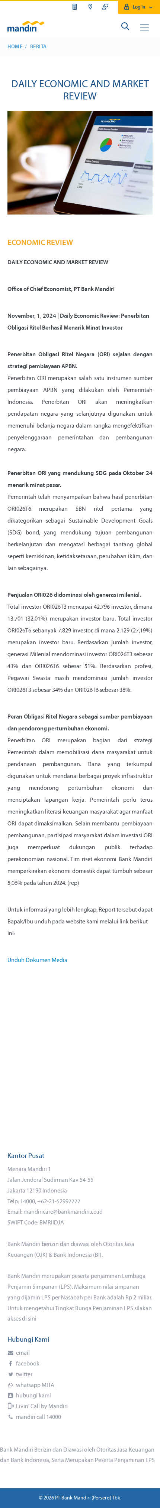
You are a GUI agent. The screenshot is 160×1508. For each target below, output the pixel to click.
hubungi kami (33, 1396)
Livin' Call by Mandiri (41, 1407)
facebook (27, 1364)
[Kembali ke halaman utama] (26, 26)
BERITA (38, 47)
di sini (29, 1319)
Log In (139, 7)
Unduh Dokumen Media (37, 961)
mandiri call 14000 (38, 1417)
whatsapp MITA (34, 1385)
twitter (23, 1375)
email (22, 1353)
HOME (14, 47)
